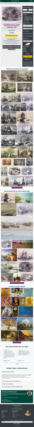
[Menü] (1, 1)
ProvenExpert (7, 360)
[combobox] (28, 12)
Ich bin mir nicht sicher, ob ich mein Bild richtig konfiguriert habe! (12, 386)
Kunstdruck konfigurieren (12, 35)
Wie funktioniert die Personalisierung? (8, 371)
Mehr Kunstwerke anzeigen (17, 342)
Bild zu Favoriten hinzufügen (16, 45)
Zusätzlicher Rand (25, 11)
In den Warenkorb (28, 56)
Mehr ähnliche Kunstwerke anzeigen (17, 187)
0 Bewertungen (13, 49)
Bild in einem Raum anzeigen (16, 47)
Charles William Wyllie (11, 30)
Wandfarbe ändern (7, 47)
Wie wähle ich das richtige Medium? (7, 383)
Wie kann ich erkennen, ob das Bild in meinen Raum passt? (11, 381)
